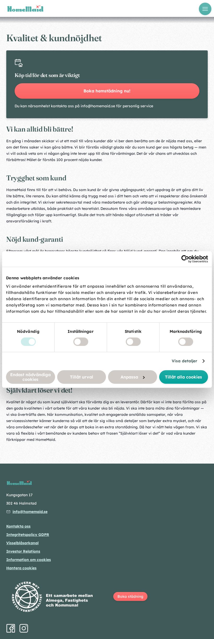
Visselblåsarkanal (22, 543)
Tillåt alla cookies (183, 377)
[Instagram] (23, 628)
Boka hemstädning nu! (107, 90)
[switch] (80, 342)
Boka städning (130, 596)
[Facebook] (10, 628)
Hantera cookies (21, 568)
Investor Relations (23, 551)
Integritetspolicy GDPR (27, 534)
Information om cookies (28, 559)
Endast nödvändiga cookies (30, 377)
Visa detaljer (184, 360)
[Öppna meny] (205, 9)
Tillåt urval (81, 377)
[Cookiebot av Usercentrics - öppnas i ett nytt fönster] (185, 259)
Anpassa (129, 377)
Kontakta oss (18, 526)
